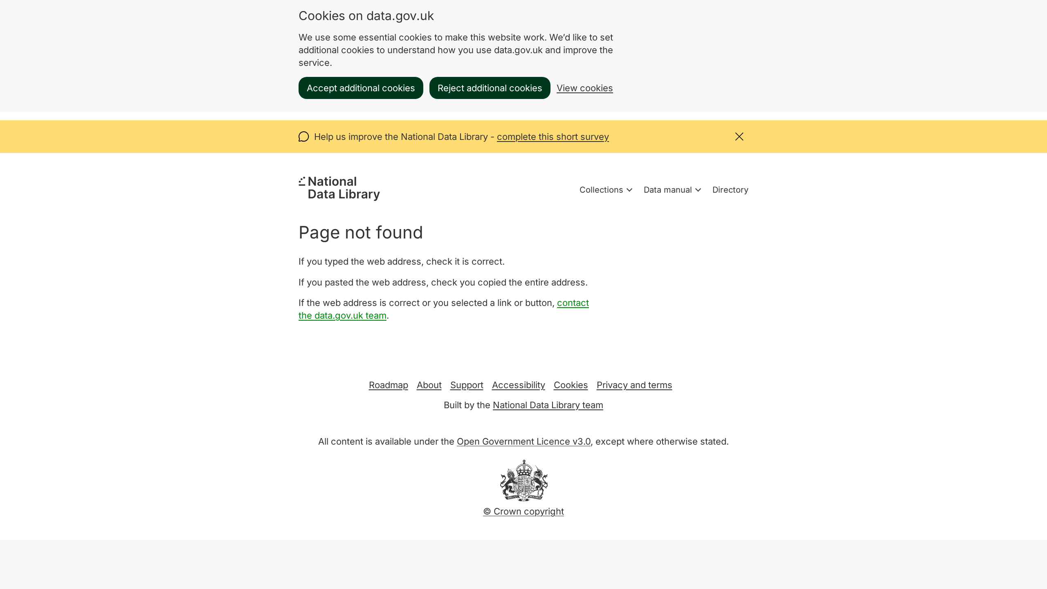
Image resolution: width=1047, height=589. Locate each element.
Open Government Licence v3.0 (524, 441)
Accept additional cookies (361, 88)
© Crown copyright (523, 511)
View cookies (585, 88)
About (429, 385)
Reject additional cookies (490, 88)
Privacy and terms (634, 385)
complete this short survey (553, 136)
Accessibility (518, 385)
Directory (730, 190)
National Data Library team (548, 405)
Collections (601, 190)
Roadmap (388, 385)
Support (466, 385)
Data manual (668, 190)
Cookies (571, 385)
